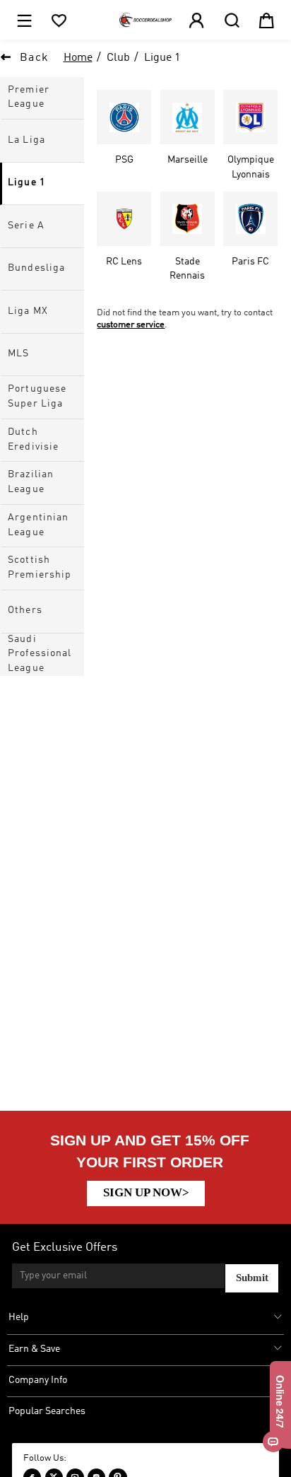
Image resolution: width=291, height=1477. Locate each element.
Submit (252, 1277)
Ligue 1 (162, 58)
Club (118, 58)
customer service (131, 324)
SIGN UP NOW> (146, 1192)
